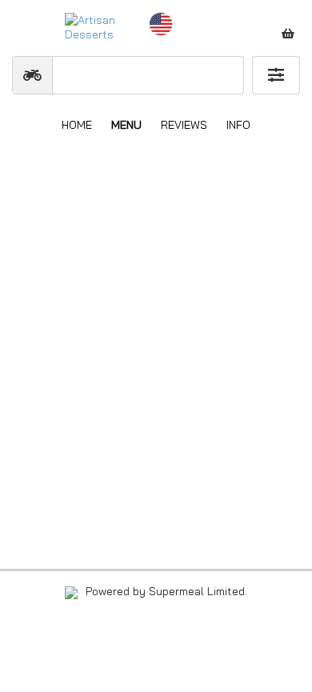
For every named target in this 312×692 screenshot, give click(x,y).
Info (238, 125)
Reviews (184, 125)
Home (77, 125)
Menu (126, 125)
